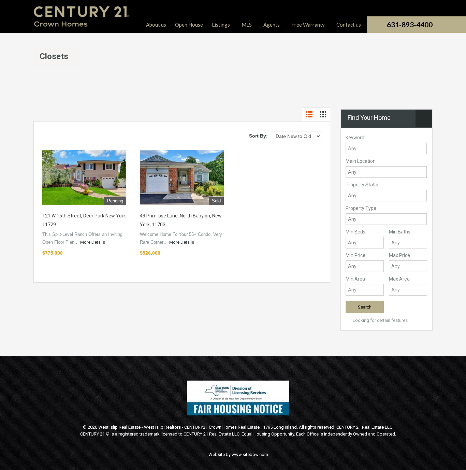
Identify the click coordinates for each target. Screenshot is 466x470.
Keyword (355, 137)
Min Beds (355, 231)
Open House (189, 25)
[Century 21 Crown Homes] (81, 23)
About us (156, 25)
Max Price (399, 255)
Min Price (355, 255)
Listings (221, 25)
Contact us (348, 25)
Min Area (355, 279)
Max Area (399, 279)
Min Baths (399, 231)
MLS (247, 25)
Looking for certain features (380, 320)
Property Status (363, 184)
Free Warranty (308, 25)
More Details (93, 242)
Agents (271, 25)
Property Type (361, 208)
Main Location (361, 161)
